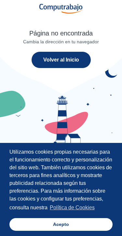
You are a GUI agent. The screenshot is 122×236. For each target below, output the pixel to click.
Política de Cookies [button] (72, 207)
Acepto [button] (61, 224)
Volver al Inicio (61, 59)
